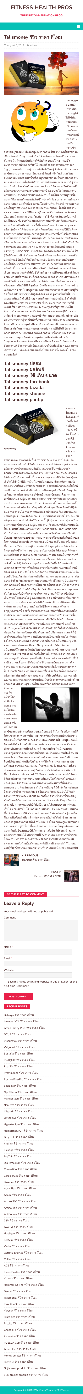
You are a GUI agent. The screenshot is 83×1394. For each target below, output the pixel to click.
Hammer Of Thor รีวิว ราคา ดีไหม (24, 1285)
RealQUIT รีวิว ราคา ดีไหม (19, 1060)
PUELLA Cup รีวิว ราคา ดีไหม (22, 1343)
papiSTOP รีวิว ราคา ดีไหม (20, 1086)
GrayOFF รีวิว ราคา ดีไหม (19, 1137)
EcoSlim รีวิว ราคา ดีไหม (18, 1240)
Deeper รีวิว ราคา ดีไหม (18, 1291)
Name (8, 947)
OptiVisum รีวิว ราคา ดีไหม (20, 1092)
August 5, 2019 (16, 45)
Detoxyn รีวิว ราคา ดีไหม (19, 1015)
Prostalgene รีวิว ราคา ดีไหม (21, 1073)
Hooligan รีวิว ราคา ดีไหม (19, 1233)
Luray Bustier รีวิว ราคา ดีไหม (22, 1272)
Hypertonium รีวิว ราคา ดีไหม (22, 1124)
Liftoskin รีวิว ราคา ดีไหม (19, 1111)
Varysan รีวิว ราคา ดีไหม (18, 1310)
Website (9, 970)
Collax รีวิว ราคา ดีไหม (17, 1259)
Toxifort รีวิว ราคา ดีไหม (18, 1227)
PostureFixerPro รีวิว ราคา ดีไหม (23, 1079)
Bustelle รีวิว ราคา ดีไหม (19, 1362)
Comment (10, 917)
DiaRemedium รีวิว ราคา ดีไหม (22, 1163)
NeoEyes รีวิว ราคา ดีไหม (19, 1105)
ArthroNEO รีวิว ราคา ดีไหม (20, 1201)
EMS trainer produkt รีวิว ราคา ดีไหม (26, 1375)
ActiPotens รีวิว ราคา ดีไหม (20, 1214)
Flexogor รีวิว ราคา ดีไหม (19, 1150)
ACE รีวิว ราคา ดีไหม (16, 1265)
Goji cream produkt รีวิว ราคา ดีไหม (25, 1368)
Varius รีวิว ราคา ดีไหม (17, 1246)
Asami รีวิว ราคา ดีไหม (17, 1195)
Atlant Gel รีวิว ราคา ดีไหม (20, 1349)
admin (33, 45)
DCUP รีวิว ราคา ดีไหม (17, 1034)
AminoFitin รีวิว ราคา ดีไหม (20, 1208)
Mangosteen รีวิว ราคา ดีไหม (21, 1098)
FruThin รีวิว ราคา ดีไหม (18, 1143)
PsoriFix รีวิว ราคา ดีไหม (18, 1066)
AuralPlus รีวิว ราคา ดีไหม (20, 1188)
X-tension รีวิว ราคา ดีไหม (20, 1336)
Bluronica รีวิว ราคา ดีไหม (19, 1317)
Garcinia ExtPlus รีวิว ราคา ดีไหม (23, 1253)
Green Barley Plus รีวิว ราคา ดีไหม (24, 1028)
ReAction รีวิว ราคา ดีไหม (19, 1304)
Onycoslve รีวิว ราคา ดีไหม (20, 1118)
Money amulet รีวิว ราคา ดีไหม (22, 1355)
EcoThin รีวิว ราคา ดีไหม (18, 1156)
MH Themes (63, 1390)
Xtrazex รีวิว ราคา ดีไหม (18, 1278)
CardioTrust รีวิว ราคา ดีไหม (21, 1176)
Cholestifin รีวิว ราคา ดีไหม (20, 1169)
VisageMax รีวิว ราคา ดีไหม (20, 1041)
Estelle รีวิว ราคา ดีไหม (18, 1323)
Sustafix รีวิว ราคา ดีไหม (19, 1053)
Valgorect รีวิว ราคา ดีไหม (19, 1047)
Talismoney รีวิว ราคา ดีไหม (20, 1298)
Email (7, 958)
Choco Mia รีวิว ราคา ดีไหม (20, 1330)
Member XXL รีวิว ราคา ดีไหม (21, 1021)
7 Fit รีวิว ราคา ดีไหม (16, 1220)
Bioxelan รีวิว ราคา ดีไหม (19, 1182)
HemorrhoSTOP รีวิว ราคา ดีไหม (23, 1131)
